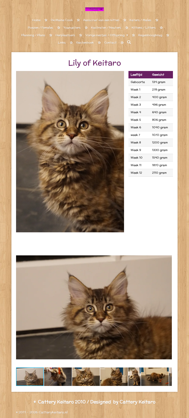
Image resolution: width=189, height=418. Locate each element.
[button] (168, 251)
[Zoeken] (129, 42)
